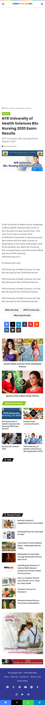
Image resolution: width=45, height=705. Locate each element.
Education (20, 108)
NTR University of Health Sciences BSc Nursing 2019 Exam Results (11, 425)
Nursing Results (23, 315)
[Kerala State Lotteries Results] (33, 413)
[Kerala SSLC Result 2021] (12, 438)
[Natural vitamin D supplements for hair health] (9, 524)
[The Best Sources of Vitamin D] (9, 592)
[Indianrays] (22, 3)
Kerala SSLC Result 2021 (10, 447)
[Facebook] (6, 324)
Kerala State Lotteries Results (31, 422)
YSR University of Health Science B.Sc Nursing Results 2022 (33, 449)
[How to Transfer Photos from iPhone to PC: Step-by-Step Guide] (9, 581)
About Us (14, 677)
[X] (12, 324)
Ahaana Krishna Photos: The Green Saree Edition (29, 601)
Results (28, 108)
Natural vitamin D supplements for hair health (30, 521)
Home (5, 108)
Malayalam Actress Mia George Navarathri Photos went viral (30, 557)
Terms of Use (35, 677)
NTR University (32, 310)
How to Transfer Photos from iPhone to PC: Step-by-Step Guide (29, 581)
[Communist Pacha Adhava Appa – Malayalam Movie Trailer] (9, 546)
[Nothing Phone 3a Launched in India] (9, 535)
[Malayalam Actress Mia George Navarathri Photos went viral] (9, 557)
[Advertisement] (22, 32)
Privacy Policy (22, 681)
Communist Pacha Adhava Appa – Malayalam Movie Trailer (30, 545)
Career (12, 108)
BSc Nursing (12, 310)
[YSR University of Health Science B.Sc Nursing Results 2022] (33, 438)
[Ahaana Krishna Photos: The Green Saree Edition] (9, 604)
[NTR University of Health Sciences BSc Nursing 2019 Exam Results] (12, 413)
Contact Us (24, 677)
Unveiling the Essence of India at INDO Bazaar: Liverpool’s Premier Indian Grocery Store (29, 569)
